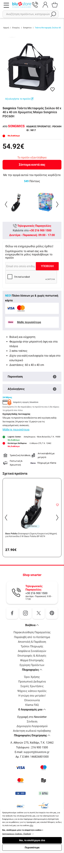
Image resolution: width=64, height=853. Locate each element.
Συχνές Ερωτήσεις (32, 686)
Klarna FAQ (32, 705)
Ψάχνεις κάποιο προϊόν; (32, 691)
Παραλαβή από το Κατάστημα (32, 637)
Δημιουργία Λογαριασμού (32, 726)
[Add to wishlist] (57, 505)
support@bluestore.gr (36, 752)
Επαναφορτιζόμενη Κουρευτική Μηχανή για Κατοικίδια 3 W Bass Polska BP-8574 (31, 535)
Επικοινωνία (32, 700)
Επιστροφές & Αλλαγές (32, 655)
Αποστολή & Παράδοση (32, 641)
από (14, 126)
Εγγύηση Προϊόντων (32, 665)
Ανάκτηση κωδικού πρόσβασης (32, 730)
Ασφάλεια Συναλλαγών (32, 651)
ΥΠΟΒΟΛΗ (47, 266)
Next (55, 69)
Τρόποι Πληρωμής (32, 646)
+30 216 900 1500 (40, 230)
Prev (9, 69)
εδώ (31, 825)
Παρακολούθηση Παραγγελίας (32, 632)
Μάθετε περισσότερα (16, 429)
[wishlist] (52, 89)
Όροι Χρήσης (32, 677)
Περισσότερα (32, 847)
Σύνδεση (32, 721)
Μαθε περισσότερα (29, 322)
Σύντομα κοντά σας (32, 164)
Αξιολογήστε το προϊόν (18, 98)
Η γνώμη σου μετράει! (32, 695)
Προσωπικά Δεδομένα (32, 681)
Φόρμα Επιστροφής (32, 660)
